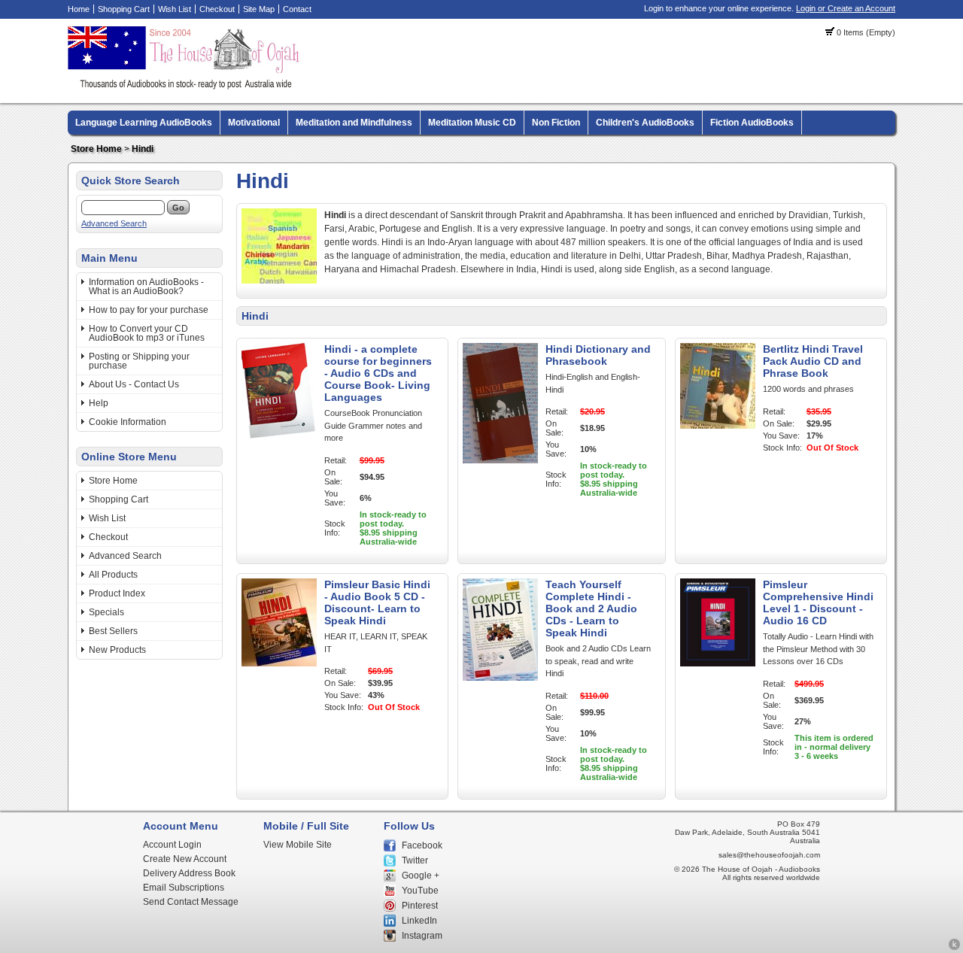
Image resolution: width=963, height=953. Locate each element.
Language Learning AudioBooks (143, 122)
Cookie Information (127, 422)
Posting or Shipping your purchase (139, 361)
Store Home (96, 149)
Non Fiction (556, 122)
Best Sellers (113, 631)
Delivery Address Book (189, 873)
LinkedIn (419, 920)
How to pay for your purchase (148, 310)
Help (98, 403)
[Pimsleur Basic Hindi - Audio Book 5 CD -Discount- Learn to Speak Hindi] (279, 663)
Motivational (254, 122)
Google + (420, 875)
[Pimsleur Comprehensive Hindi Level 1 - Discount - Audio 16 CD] (717, 663)
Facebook (422, 845)
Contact (297, 9)
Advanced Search (114, 223)
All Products (113, 574)
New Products (117, 650)
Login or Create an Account (845, 8)
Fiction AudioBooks (752, 122)
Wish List (174, 9)
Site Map (259, 9)
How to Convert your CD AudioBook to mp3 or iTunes (147, 333)
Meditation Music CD (472, 122)
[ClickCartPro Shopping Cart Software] (954, 947)
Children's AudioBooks (645, 122)
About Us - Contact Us (134, 384)
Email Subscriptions (183, 887)
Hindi (142, 149)
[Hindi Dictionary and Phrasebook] (500, 460)
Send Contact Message (190, 902)
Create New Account (184, 859)
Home (79, 9)
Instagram (422, 935)
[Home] (186, 86)
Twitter (415, 860)
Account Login (172, 844)
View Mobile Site (297, 844)
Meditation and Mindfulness (354, 122)
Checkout (217, 9)
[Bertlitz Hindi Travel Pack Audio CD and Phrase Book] (717, 425)
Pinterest (420, 905)
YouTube (420, 890)
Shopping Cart (124, 9)
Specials (106, 612)
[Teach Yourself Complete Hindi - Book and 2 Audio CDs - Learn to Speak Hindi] (500, 677)
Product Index (117, 593)
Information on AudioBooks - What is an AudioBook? (146, 286)
